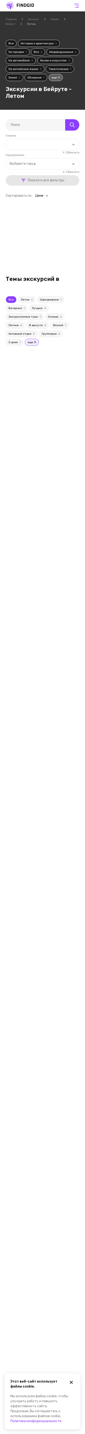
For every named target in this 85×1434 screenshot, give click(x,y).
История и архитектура (39, 43)
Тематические (60, 69)
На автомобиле (20, 60)
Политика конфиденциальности (35, 1421)
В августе (37, 325)
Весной (59, 325)
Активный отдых (21, 333)
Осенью (55, 316)
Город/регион (15, 155)
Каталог (33, 19)
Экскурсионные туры (24, 316)
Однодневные (51, 299)
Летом (27, 299)
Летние (15, 325)
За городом (17, 52)
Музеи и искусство (55, 60)
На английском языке (25, 69)
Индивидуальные (62, 52)
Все (11, 43)
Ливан (55, 19)
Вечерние (16, 308)
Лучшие (39, 308)
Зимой (14, 77)
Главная (11, 19)
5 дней (14, 342)
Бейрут (11, 24)
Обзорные (35, 77)
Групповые (51, 333)
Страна (11, 135)
